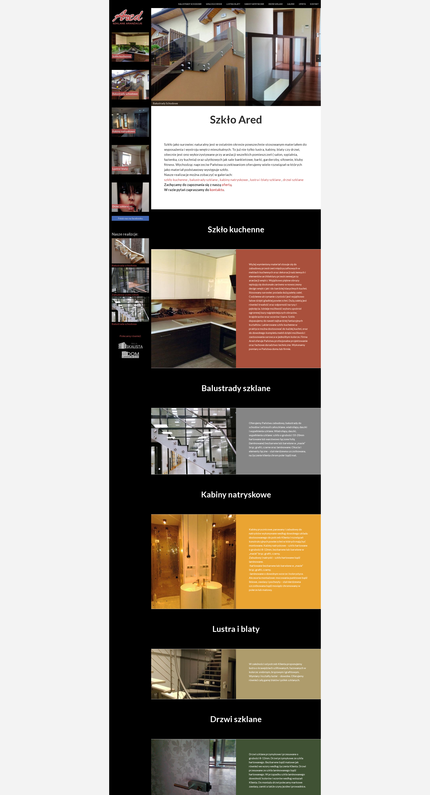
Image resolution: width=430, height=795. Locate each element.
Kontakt (314, 4)
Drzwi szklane (275, 4)
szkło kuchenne (175, 180)
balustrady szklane (203, 180)
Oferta (302, 4)
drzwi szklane (293, 180)
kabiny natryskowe (234, 180)
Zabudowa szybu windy (125, 294)
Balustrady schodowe (190, 4)
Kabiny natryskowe (254, 4)
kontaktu (217, 190)
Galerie (290, 4)
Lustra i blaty (233, 4)
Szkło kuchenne (214, 4)
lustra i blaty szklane (265, 180)
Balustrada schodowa (124, 265)
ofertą (226, 185)
